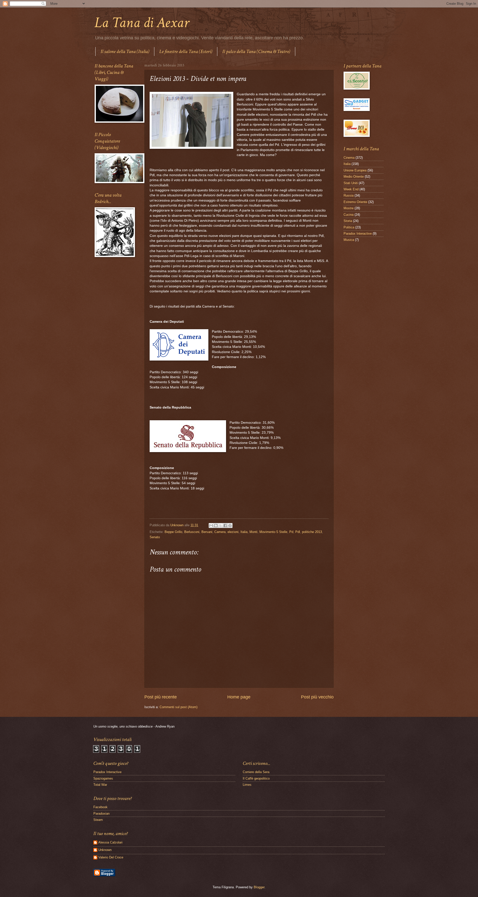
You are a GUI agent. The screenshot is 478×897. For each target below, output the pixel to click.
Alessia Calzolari (110, 842)
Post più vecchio (317, 696)
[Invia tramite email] (211, 525)
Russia (349, 195)
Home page (238, 696)
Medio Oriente (354, 176)
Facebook (100, 807)
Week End (351, 189)
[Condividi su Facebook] (225, 525)
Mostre (349, 208)
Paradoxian (101, 813)
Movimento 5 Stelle (273, 532)
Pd (291, 532)
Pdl (297, 532)
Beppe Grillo (173, 532)
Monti (253, 532)
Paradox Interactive (358, 233)
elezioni (233, 532)
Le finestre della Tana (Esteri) (185, 51)
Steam (98, 820)
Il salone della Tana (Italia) (125, 51)
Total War (100, 785)
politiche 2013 (312, 532)
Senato (155, 537)
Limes (247, 785)
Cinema (349, 157)
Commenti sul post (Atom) (178, 707)
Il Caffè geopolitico (256, 778)
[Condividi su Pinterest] (230, 525)
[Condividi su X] (220, 525)
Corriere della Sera (256, 772)
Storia (348, 221)
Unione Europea (355, 170)
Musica (349, 240)
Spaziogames (103, 778)
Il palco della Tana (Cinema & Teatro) (256, 51)
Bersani (206, 532)
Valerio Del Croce (110, 857)
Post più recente (160, 696)
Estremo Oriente (355, 202)
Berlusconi (191, 532)
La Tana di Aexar (142, 22)
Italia (243, 532)
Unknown (105, 850)
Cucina (349, 214)
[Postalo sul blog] (215, 525)
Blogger (259, 887)
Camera (220, 532)
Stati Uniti (351, 183)
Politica (349, 227)
